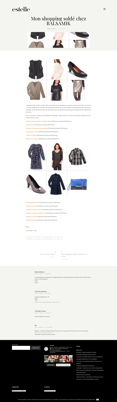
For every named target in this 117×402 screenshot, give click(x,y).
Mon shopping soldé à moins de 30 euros (74, 255)
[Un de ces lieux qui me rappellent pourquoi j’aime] (60, 360)
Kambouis (79, 352)
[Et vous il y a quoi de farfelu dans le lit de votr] (53, 357)
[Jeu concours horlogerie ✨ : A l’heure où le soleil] (49, 360)
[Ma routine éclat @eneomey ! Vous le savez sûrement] (64, 360)
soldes (58, 238)
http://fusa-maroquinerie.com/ (43, 332)
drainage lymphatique (82, 359)
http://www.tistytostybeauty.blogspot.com (47, 302)
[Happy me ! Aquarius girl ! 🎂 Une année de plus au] (64, 357)
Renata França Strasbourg (83, 374)
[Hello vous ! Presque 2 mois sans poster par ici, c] (56, 357)
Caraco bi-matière (31, 135)
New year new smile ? (48, 254)
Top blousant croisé (31, 131)
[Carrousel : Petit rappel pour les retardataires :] (71, 360)
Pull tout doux (30, 124)
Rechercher (15, 344)
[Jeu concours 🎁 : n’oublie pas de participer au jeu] (71, 357)
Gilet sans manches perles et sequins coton (38, 121)
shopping (62, 28)
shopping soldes (48, 238)
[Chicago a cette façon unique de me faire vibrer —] (53, 360)
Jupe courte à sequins (32, 138)
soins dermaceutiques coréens (90, 379)
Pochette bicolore (31, 220)
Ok (97, 399)
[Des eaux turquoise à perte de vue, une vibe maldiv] (46, 360)
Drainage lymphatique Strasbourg (85, 365)
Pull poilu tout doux (31, 206)
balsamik (30, 238)
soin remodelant (92, 359)
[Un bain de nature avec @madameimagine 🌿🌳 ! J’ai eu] (60, 357)
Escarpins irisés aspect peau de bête (36, 128)
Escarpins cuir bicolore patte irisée (36, 213)
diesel (38, 238)
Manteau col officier (32, 216)
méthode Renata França (92, 361)
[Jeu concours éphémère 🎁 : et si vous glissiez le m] (67, 360)
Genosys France (80, 377)
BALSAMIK (87, 105)
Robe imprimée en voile (32, 202)
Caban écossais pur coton (33, 209)
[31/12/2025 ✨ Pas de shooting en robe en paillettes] (56, 360)
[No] (115, 400)
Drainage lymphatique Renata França (86, 354)
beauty (53, 257)
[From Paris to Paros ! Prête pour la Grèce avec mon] (49, 357)
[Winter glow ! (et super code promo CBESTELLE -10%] (67, 357)
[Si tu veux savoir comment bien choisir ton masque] (46, 357)
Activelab (79, 368)
